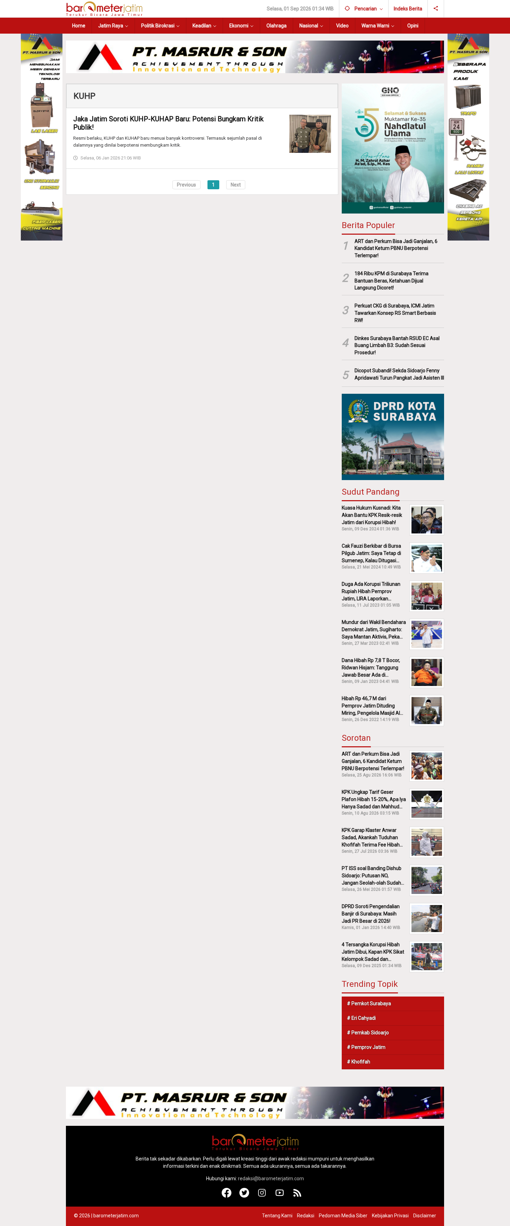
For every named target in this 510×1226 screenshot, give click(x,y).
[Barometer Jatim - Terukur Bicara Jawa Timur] (104, 8)
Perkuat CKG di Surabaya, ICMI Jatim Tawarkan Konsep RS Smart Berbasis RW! (395, 313)
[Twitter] (244, 1196)
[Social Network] (436, 8)
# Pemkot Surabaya (369, 1003)
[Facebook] (227, 1196)
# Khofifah (358, 1061)
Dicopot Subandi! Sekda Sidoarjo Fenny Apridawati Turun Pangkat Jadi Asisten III (399, 374)
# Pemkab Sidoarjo (368, 1032)
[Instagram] (262, 1196)
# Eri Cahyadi (361, 1018)
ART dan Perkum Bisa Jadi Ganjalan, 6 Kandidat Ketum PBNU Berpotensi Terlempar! (396, 248)
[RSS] (297, 1196)
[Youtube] (280, 1196)
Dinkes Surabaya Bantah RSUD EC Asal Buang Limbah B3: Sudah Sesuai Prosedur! (397, 346)
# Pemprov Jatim (366, 1047)
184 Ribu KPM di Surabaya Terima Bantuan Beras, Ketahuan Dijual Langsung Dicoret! (391, 281)
